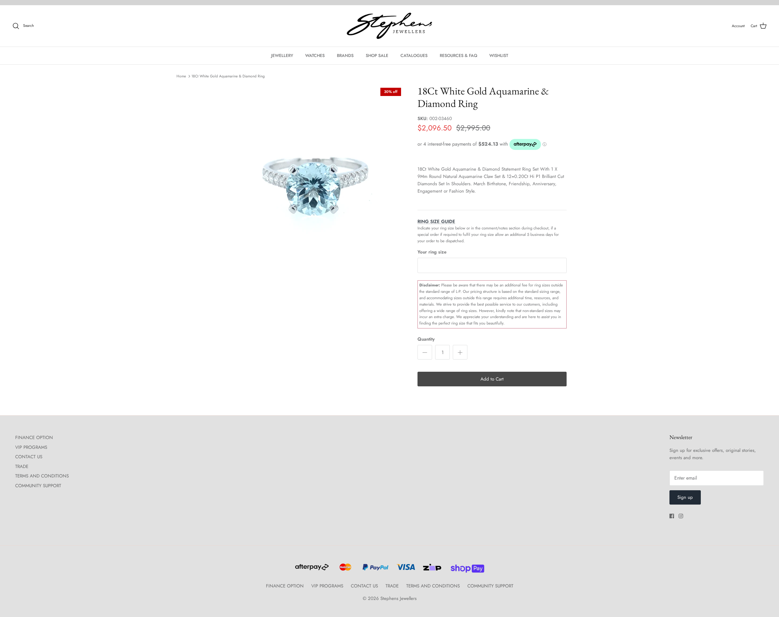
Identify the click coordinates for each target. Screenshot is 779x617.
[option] (308, 181)
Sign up (685, 497)
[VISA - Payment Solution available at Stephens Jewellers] (404, 569)
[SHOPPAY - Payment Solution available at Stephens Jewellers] (465, 569)
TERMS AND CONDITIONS (42, 476)
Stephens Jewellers (398, 598)
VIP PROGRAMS (31, 447)
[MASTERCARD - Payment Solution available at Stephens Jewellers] (344, 569)
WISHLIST (498, 55)
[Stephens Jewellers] (389, 26)
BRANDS (345, 55)
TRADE (21, 466)
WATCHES (315, 55)
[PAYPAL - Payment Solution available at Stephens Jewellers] (374, 569)
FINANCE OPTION (34, 437)
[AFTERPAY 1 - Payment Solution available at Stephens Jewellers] (311, 569)
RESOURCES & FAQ (458, 55)
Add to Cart (492, 379)
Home (181, 76)
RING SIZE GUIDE (436, 221)
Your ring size (431, 252)
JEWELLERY (282, 55)
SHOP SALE (377, 55)
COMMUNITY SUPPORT (38, 485)
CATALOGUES (414, 55)
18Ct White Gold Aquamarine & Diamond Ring (228, 76)
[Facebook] (671, 516)
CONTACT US (28, 456)
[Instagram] (681, 516)
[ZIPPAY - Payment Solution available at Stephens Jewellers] (431, 569)
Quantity (426, 339)
